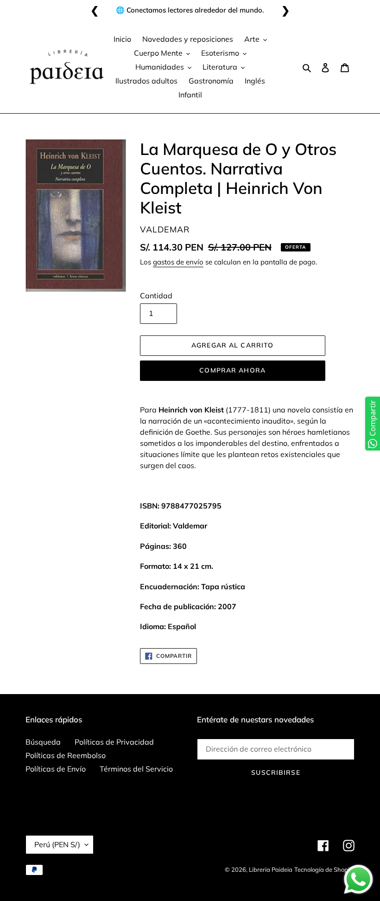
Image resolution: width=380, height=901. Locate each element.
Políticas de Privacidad (114, 742)
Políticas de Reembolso (65, 755)
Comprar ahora (232, 370)
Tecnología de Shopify (324, 869)
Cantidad (156, 295)
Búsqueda (43, 742)
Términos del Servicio (136, 768)
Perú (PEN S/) (57, 844)
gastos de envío (178, 261)
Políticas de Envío (55, 768)
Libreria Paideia (270, 869)
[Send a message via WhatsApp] (358, 879)
